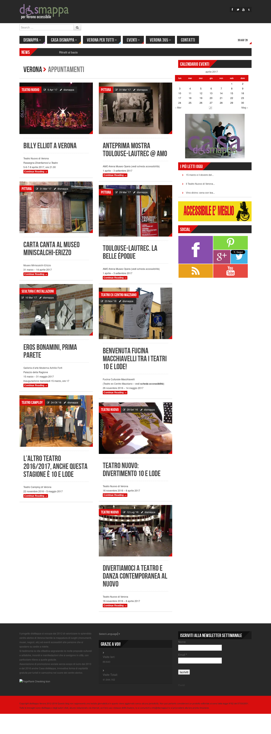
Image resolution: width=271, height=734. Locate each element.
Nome (182, 642)
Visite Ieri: (109, 657)
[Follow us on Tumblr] (249, 9)
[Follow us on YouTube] (243, 9)
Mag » (244, 107)
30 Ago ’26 (243, 40)
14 (221, 93)
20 (211, 98)
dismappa (68, 89)
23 (242, 98)
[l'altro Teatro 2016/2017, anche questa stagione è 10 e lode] (56, 421)
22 (231, 98)
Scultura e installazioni (38, 291)
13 (211, 93)
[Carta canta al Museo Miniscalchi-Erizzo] (56, 207)
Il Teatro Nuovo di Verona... (200, 183)
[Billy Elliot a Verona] (56, 108)
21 (221, 98)
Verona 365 (160, 40)
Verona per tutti (102, 40)
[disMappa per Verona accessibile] (44, 11)
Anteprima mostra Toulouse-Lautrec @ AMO (135, 150)
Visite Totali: (110, 675)
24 (179, 102)
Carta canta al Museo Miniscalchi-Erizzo (51, 249)
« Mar (178, 107)
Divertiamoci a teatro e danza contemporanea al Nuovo (135, 576)
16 (242, 93)
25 (190, 102)
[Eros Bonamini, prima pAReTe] (56, 310)
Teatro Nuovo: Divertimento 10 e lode (131, 469)
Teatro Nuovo (30, 89)
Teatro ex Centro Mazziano (118, 295)
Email (182, 655)
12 (201, 93)
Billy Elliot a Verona (50, 146)
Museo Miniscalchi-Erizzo (37, 265)
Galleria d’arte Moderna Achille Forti (42, 367)
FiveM (181, 685)
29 (231, 102)
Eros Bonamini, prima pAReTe (50, 351)
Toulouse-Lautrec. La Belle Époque (130, 252)
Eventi (133, 40)
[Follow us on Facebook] (232, 9)
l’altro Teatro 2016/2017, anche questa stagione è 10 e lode (55, 466)
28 (221, 102)
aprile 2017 (212, 71)
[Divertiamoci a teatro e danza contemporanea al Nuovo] (135, 530)
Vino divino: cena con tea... (200, 192)
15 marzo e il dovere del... (200, 174)
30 (242, 102)
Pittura (106, 89)
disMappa (32, 40)
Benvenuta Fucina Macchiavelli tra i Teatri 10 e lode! (135, 359)
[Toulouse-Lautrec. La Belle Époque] (135, 211)
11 (190, 93)
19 (201, 98)
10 (179, 93)
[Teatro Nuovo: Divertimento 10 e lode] (135, 428)
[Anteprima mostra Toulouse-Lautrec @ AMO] (135, 108)
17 (179, 98)
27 (211, 102)
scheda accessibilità (148, 166)
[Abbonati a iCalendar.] (210, 107)
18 (190, 98)
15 (231, 93)
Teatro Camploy (32, 402)
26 (201, 102)
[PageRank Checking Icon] (34, 681)
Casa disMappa (64, 40)
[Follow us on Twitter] (237, 9)
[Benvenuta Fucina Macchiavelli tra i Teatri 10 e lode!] (135, 313)
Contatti (188, 40)
